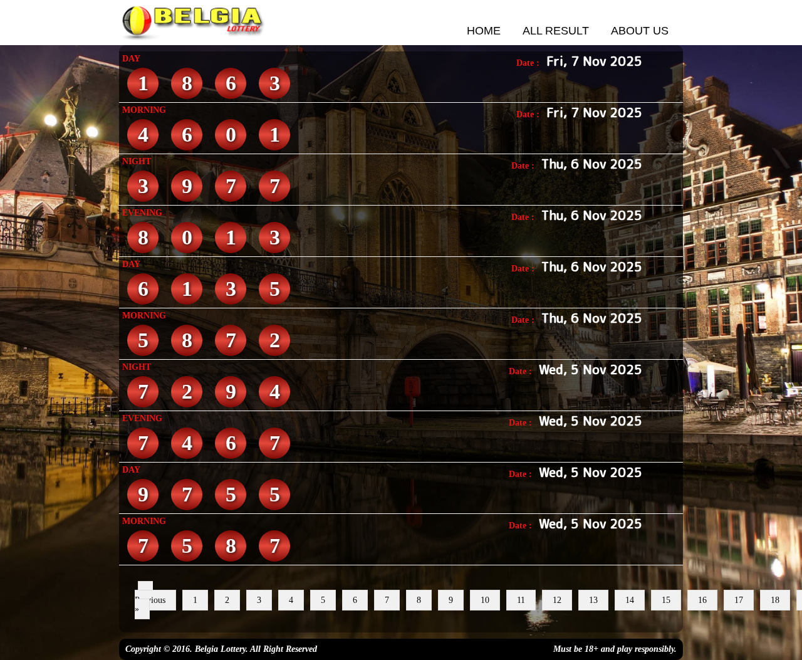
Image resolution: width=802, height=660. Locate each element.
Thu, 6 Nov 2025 (591, 163)
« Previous (150, 596)
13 (593, 600)
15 (666, 600)
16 (702, 600)
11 (521, 600)
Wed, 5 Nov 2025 (590, 369)
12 (557, 600)
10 (485, 600)
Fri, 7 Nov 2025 (594, 61)
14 (629, 600)
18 (775, 600)
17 (738, 600)
